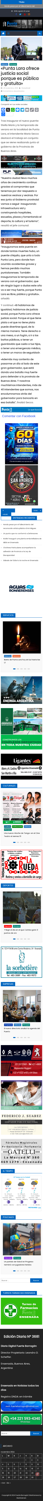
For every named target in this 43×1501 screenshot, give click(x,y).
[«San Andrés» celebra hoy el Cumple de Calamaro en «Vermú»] (21, 808)
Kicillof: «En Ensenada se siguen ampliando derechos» (7, 514)
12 (8, 1468)
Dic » (9, 1483)
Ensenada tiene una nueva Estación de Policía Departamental (38, 510)
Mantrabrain (21, 1498)
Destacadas (8, 1258)
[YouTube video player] (13, 510)
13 (14, 1468)
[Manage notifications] (37, 1474)
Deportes (7, 918)
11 (2, 1468)
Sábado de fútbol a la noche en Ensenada (20, 560)
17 (38, 1468)
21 (20, 1473)
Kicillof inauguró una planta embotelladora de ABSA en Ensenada (22, 540)
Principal (13, 64)
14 (20, 1468)
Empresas (8, 1025)
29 (27, 1477)
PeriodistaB (25, 88)
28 (21, 1477)
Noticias (5, 64)
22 (26, 1473)
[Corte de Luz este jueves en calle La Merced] (21, 637)
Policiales (27, 1258)
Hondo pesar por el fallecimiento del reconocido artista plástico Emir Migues (19, 526)
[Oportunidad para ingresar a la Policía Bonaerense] (21, 1239)
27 (15, 1477)
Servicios (16, 656)
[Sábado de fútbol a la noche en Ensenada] (21, 903)
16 (32, 1468)
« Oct (3, 1483)
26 (9, 1477)
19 (8, 1473)
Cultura (7, 827)
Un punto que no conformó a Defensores (20, 533)
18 (3, 1473)
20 (15, 1473)
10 (38, 1464)
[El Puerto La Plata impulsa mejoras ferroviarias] (21, 1006)
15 (26, 1468)
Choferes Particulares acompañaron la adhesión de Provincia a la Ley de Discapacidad (19, 551)
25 (3, 1477)
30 (32, 1477)
